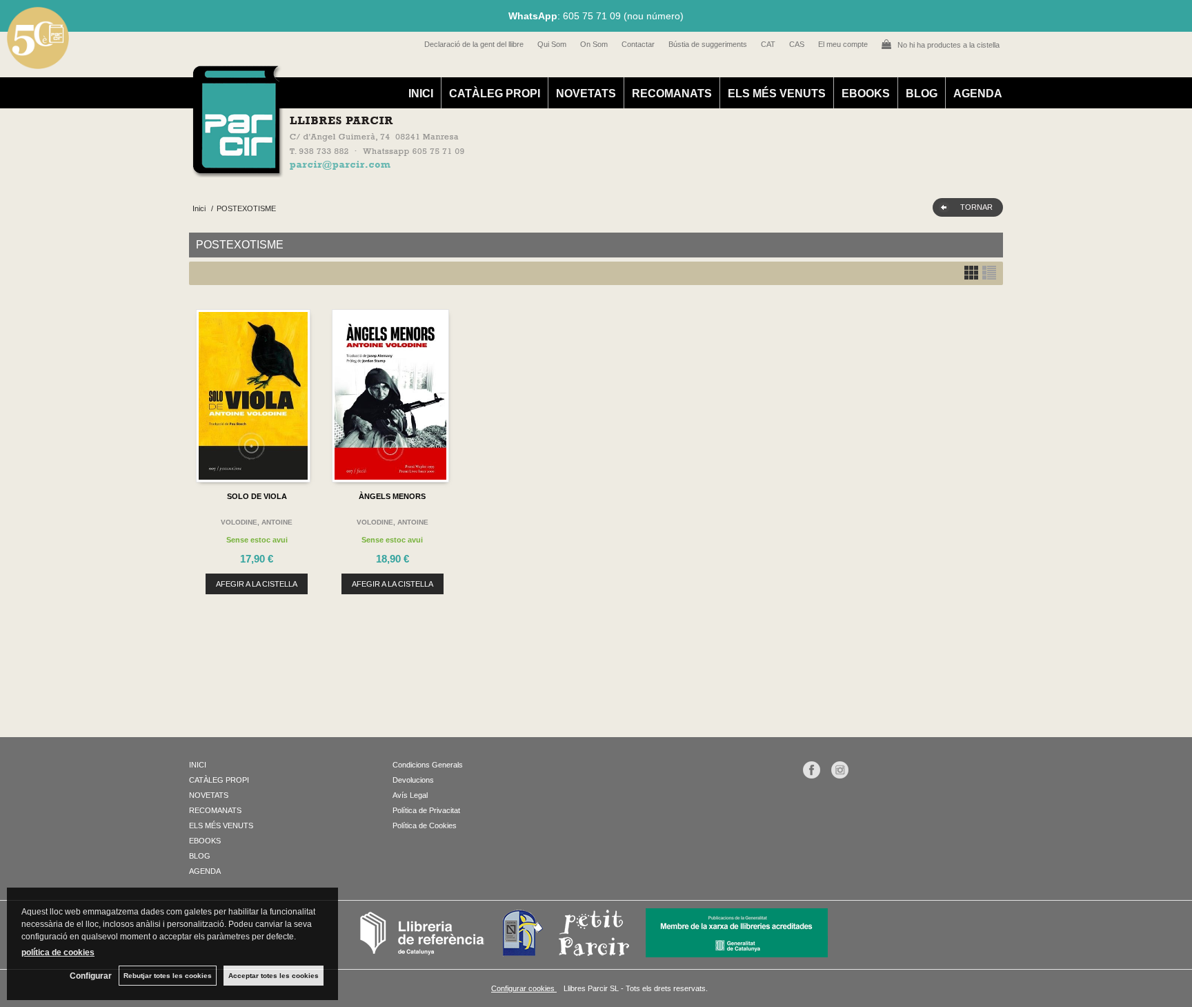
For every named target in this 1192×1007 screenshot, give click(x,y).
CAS (796, 44)
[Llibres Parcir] (528, 169)
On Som (594, 44)
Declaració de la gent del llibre (474, 44)
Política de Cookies (425, 825)
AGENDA (977, 93)
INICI (420, 93)
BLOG (921, 93)
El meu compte (843, 44)
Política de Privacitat (426, 810)
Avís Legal (410, 795)
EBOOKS (866, 93)
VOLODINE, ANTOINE (256, 522)
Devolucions (413, 780)
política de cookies (58, 952)
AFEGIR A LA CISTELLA (256, 584)
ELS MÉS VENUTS (777, 93)
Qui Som (551, 44)
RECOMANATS (672, 93)
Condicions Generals (428, 765)
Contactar (638, 44)
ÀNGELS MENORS (392, 496)
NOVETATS (586, 93)
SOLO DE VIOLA (257, 496)
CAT (768, 44)
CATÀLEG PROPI (494, 93)
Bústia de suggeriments (707, 44)
